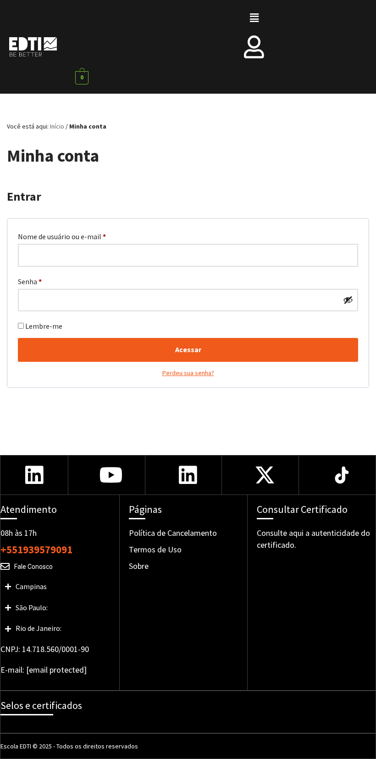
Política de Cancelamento (173, 533)
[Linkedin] (34, 475)
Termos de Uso (155, 549)
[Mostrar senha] (348, 300)
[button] (254, 17)
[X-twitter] (264, 475)
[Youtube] (111, 475)
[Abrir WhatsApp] (23, 736)
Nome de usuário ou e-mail (62, 236)
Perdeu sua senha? (188, 373)
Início (57, 126)
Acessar (188, 349)
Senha (30, 281)
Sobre (139, 566)
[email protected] (56, 669)
